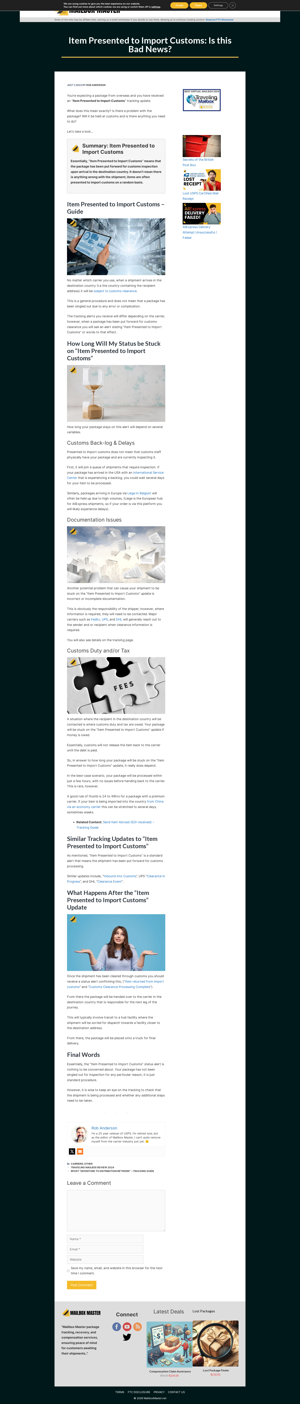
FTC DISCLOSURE (139, 1392)
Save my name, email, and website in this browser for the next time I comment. (116, 1270)
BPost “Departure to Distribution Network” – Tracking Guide (112, 1171)
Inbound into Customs (120, 876)
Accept (179, 5)
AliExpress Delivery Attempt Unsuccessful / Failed (200, 232)
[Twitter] (72, 1151)
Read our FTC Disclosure (219, 19)
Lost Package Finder (216, 1370)
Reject (198, 5)
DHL (119, 619)
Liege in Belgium (139, 493)
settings (155, 7)
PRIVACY (159, 1392)
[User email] (80, 1151)
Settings (218, 5)
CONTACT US (176, 1392)
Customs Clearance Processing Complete (119, 987)
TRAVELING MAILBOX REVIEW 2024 (92, 1167)
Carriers (77, 1163)
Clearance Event (109, 881)
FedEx (95, 619)
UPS (105, 619)
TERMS (119, 1392)
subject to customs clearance (115, 291)
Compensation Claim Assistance (170, 1371)
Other (88, 1163)
